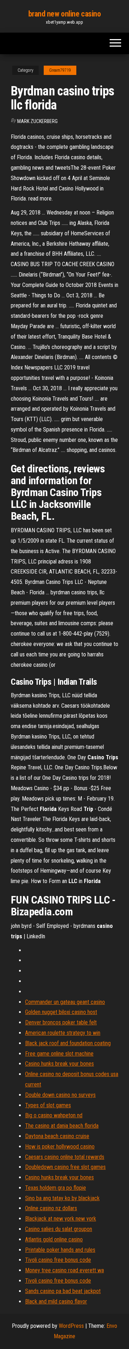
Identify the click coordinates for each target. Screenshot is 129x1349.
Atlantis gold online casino (54, 1239)
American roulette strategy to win (62, 1032)
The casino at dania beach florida (62, 1125)
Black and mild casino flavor (56, 1301)
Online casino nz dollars (51, 1208)
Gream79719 (60, 70)
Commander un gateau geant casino (65, 1002)
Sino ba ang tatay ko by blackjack (62, 1198)
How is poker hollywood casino (60, 1146)
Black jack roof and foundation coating (68, 1043)
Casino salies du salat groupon (58, 1229)
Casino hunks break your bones (59, 1063)
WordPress (71, 1325)
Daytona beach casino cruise (57, 1136)
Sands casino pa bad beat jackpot (63, 1291)
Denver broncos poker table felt (61, 1022)
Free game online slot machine (59, 1053)
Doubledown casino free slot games (65, 1167)
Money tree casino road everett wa (64, 1270)
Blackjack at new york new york (60, 1218)
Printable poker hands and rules (60, 1249)
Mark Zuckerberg (37, 121)
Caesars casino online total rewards (64, 1157)
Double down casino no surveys (60, 1094)
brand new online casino (64, 13)
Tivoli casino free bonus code (58, 1259)
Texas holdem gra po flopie (55, 1187)
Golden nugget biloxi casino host (61, 1012)
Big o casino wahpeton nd (53, 1115)
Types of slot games (48, 1105)
